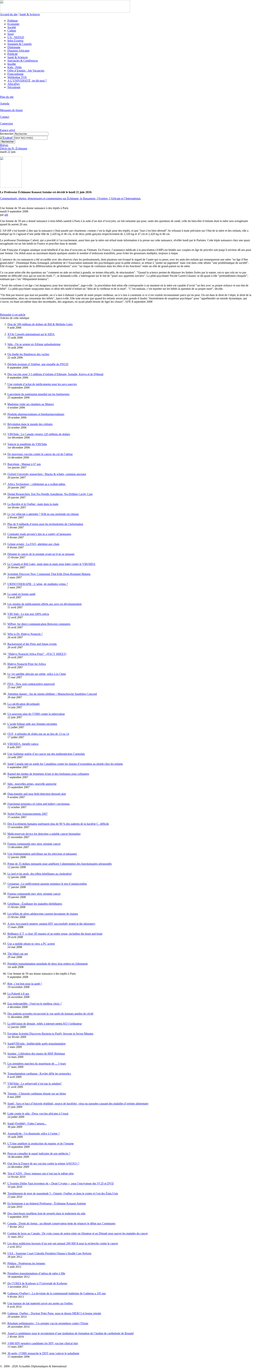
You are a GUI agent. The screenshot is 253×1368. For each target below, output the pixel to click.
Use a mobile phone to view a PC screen (31, 943)
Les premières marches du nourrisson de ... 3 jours (36, 1063)
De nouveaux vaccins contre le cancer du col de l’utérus (40, 454)
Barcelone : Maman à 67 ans (24, 464)
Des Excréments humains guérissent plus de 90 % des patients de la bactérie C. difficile (58, 823)
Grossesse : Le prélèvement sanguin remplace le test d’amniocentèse (47, 883)
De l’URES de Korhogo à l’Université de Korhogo (37, 1283)
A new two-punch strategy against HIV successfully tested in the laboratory (51, 923)
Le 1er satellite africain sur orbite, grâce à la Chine (36, 673)
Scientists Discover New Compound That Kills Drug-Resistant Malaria (48, 574)
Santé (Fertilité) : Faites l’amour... (26, 1123)
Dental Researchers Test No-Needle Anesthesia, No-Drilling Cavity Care (50, 494)
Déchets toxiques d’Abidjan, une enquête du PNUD (37, 364)
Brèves (4, 145)
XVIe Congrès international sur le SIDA (31, 334)
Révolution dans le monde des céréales (30, 424)
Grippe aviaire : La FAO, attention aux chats (33, 544)
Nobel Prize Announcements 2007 (27, 813)
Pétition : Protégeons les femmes (26, 1263)
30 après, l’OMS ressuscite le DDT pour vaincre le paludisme (43, 1353)
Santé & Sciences (29, 14)
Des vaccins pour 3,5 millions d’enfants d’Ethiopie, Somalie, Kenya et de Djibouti (55, 374)
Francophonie (15, 73)
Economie (13, 24)
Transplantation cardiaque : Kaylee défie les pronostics (39, 1073)
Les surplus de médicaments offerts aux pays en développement (44, 604)
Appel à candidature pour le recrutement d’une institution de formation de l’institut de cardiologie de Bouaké (70, 1333)
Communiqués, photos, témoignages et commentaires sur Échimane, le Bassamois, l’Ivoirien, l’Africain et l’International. (70, 198)
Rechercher (6, 133)
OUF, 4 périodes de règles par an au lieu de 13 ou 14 (38, 733)
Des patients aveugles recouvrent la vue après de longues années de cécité (50, 1013)
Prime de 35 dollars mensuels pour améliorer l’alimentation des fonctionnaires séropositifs (59, 863)
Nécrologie (13, 87)
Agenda (4, 103)
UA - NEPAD (15, 37)
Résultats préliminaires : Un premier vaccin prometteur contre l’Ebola (47, 1323)
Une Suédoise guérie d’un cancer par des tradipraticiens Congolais (46, 753)
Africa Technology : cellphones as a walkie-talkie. (36, 484)
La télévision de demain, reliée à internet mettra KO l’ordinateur (44, 1023)
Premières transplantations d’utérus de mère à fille (36, 1273)
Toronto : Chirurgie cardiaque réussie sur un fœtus (36, 1093)
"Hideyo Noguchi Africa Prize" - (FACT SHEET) (36, 654)
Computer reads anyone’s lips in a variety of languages (39, 534)
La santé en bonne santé (21, 594)
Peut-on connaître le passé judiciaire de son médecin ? (38, 1153)
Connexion (6, 123)
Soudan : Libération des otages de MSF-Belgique (36, 1053)
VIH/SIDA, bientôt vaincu (23, 743)
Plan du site (7, 96)
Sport (10, 34)
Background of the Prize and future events (32, 644)
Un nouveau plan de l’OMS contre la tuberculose (36, 713)
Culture (11, 30)
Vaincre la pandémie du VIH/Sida (27, 444)
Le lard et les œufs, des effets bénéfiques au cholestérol (39, 873)
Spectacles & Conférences (22, 60)
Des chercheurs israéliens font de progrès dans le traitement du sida (46, 1213)
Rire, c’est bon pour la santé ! (24, 983)
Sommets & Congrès (19, 44)
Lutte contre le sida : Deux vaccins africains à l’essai (37, 1113)
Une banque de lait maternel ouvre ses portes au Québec (40, 1303)
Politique (12, 20)
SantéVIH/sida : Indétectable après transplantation (36, 1043)
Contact (4, 116)
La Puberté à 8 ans (18, 993)
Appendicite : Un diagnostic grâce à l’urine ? (33, 1133)
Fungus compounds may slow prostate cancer (34, 843)
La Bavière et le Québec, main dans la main (32, 504)
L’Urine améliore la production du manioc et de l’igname (40, 1143)
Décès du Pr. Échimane (13, 148)
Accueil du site (8, 14)
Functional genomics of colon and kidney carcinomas (38, 803)
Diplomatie (13, 47)
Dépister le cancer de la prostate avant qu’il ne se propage (40, 554)
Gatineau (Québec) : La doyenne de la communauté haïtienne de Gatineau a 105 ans (56, 1293)
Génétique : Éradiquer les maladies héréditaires (34, 903)
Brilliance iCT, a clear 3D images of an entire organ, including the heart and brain (54, 933)
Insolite (11, 63)
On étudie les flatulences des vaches (28, 354)
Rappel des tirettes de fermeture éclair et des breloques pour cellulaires (48, 773)
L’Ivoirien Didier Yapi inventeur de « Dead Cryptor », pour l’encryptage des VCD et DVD (60, 1183)
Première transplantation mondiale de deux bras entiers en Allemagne (47, 963)
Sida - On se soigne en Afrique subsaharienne (34, 344)
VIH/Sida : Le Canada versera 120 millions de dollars (38, 434)
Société (11, 27)
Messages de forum (11, 110)
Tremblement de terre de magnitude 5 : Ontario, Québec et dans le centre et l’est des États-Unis (62, 1193)
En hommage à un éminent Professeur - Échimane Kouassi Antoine (46, 1203)
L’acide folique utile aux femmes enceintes (32, 723)
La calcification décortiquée (23, 703)
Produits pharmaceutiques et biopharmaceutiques (35, 414)
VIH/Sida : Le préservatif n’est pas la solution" (34, 1083)
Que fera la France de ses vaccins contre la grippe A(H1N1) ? (43, 1163)
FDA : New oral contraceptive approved (31, 683)
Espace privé (7, 130)
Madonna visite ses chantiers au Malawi (30, 404)
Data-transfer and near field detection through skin (36, 793)
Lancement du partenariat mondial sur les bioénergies (38, 394)
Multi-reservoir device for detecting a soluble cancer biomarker (44, 833)
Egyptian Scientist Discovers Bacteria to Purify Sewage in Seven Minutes (50, 1033)
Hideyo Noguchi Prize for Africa (26, 663)
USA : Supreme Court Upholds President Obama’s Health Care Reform (49, 1253)
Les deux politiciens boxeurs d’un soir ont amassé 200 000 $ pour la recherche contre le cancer (62, 1243)
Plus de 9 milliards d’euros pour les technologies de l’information (45, 524)
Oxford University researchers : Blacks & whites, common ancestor (46, 474)
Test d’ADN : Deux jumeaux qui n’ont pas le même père (40, 1173)
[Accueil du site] (65, 11)
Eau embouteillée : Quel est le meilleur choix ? (34, 1003)
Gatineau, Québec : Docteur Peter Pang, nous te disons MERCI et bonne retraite (54, 1313)
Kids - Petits (14, 67)
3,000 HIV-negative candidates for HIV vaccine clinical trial (42, 1343)
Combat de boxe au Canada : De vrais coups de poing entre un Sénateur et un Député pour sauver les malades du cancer (77, 1233)
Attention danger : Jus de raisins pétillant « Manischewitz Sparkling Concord (52, 693)
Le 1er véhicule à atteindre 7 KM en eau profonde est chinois (43, 514)
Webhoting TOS (17, 77)
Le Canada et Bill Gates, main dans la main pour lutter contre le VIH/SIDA (51, 564)
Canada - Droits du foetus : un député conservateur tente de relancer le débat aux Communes (61, 1223)
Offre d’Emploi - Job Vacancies (25, 70)
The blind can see (17, 953)
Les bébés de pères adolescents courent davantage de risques (42, 913)
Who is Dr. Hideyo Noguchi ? (25, 634)
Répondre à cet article (12, 314)
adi (6, 214)
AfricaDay (13, 83)
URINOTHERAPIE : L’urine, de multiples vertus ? (37, 584)
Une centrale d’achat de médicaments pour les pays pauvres (42, 384)
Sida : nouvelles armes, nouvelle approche (31, 783)
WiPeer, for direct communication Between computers (38, 624)
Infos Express (15, 40)
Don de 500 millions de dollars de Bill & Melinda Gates (40, 324)
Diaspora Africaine (18, 50)
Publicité (12, 54)
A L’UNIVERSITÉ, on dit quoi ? (27, 80)
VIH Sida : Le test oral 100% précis (28, 614)
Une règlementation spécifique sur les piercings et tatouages (42, 853)
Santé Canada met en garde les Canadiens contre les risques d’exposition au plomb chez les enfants (65, 763)
